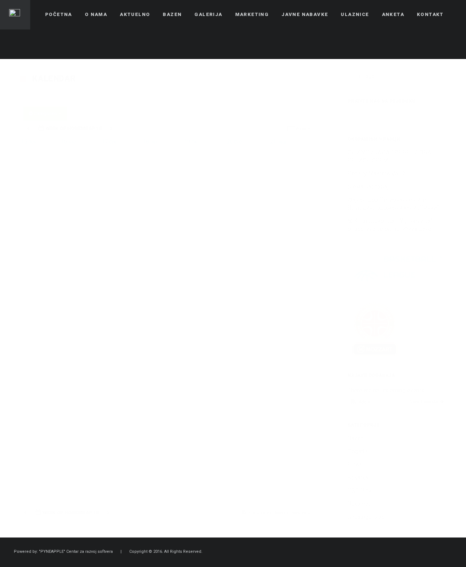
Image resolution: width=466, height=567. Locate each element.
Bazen (356, 438)
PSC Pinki (360, 490)
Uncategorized (366, 516)
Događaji (359, 451)
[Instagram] (450, 44)
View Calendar (425, 401)
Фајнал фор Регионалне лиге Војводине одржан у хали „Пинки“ (393, 203)
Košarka (358, 477)
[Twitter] (437, 44)
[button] (275, 513)
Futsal (355, 464)
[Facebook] (424, 44)
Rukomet (359, 503)
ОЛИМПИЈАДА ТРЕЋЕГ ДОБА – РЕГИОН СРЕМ (392, 156)
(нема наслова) (368, 186)
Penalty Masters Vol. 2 (377, 173)
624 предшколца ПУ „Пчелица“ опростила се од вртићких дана (390, 224)
